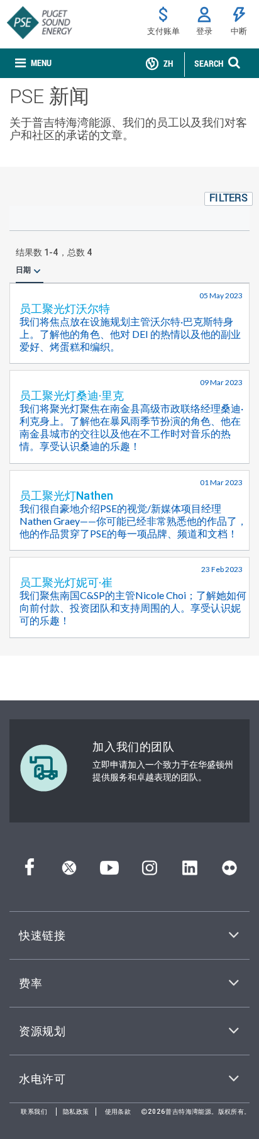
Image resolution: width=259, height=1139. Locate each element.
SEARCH (208, 63)
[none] (33, 63)
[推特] (69, 871)
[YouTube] (109, 871)
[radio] (37, 270)
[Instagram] (149, 871)
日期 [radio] (23, 269)
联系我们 (34, 1112)
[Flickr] (229, 871)
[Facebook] (30, 871)
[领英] (189, 871)
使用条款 (118, 1112)
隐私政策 (76, 1112)
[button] (228, 199)
